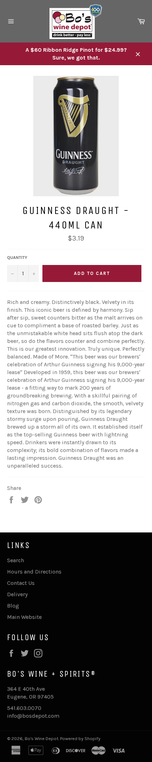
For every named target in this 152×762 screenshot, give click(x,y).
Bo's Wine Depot (41, 738)
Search (15, 560)
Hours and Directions (34, 571)
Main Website (24, 617)
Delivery (17, 594)
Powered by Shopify (80, 738)
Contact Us (21, 583)
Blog (13, 605)
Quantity (17, 257)
